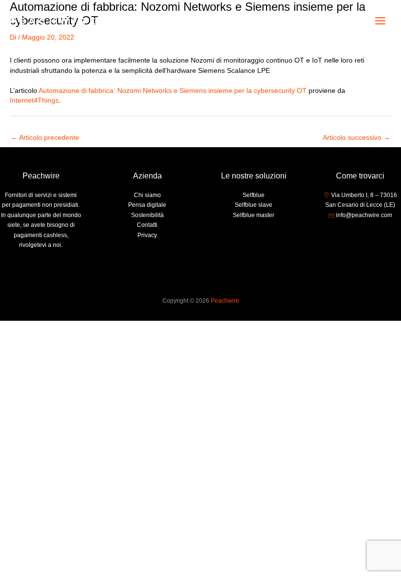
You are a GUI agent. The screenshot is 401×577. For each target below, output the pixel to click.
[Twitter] (360, 233)
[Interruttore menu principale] (380, 21)
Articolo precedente (45, 137)
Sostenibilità (147, 215)
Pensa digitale (147, 204)
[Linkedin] (374, 233)
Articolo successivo (356, 137)
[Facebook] (345, 233)
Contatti (147, 225)
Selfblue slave (253, 204)
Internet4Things (34, 100)
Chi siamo (147, 195)
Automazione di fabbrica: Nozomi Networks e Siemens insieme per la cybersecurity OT (173, 90)
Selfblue (254, 195)
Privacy (147, 235)
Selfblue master (253, 215)
